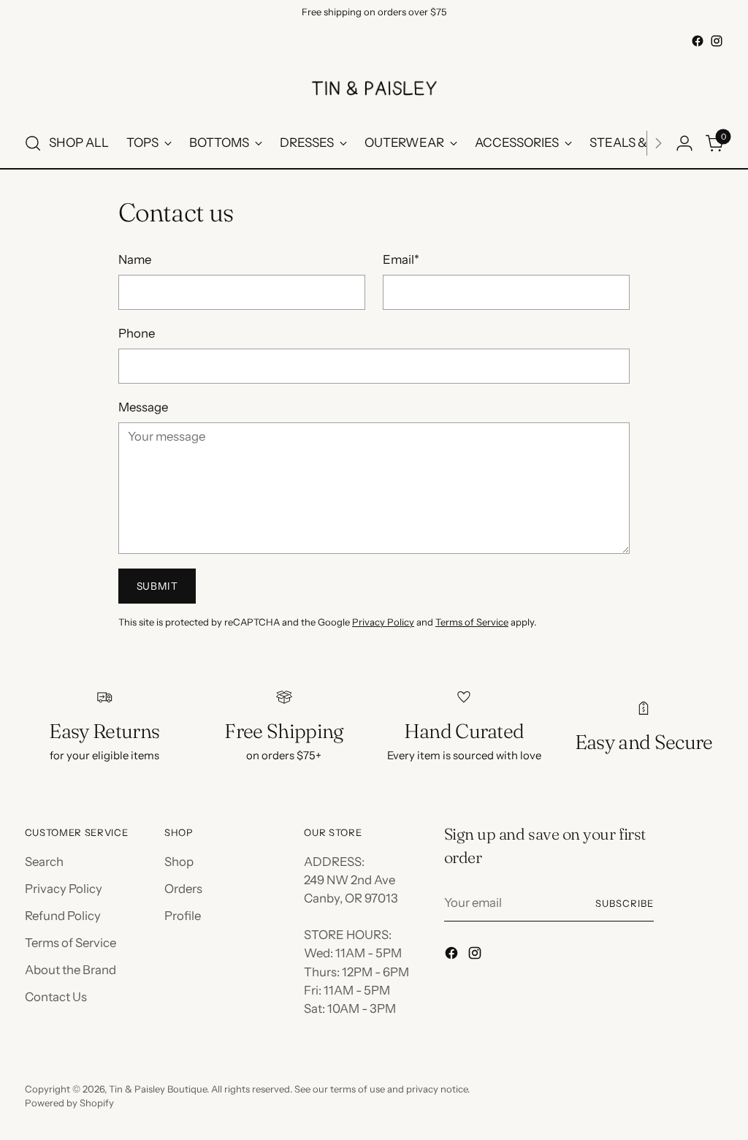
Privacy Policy (383, 622)
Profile (182, 915)
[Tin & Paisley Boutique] (374, 84)
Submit (157, 586)
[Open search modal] (32, 143)
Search (44, 861)
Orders (183, 888)
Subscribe (624, 903)
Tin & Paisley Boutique (158, 1089)
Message (143, 407)
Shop (179, 861)
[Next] (658, 143)
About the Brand (70, 969)
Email (401, 259)
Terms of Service (471, 622)
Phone (136, 333)
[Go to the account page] (684, 143)
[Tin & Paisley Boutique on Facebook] (697, 41)
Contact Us (56, 996)
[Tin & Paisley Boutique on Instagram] (716, 41)
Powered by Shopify (69, 1103)
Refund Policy (63, 915)
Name (134, 259)
